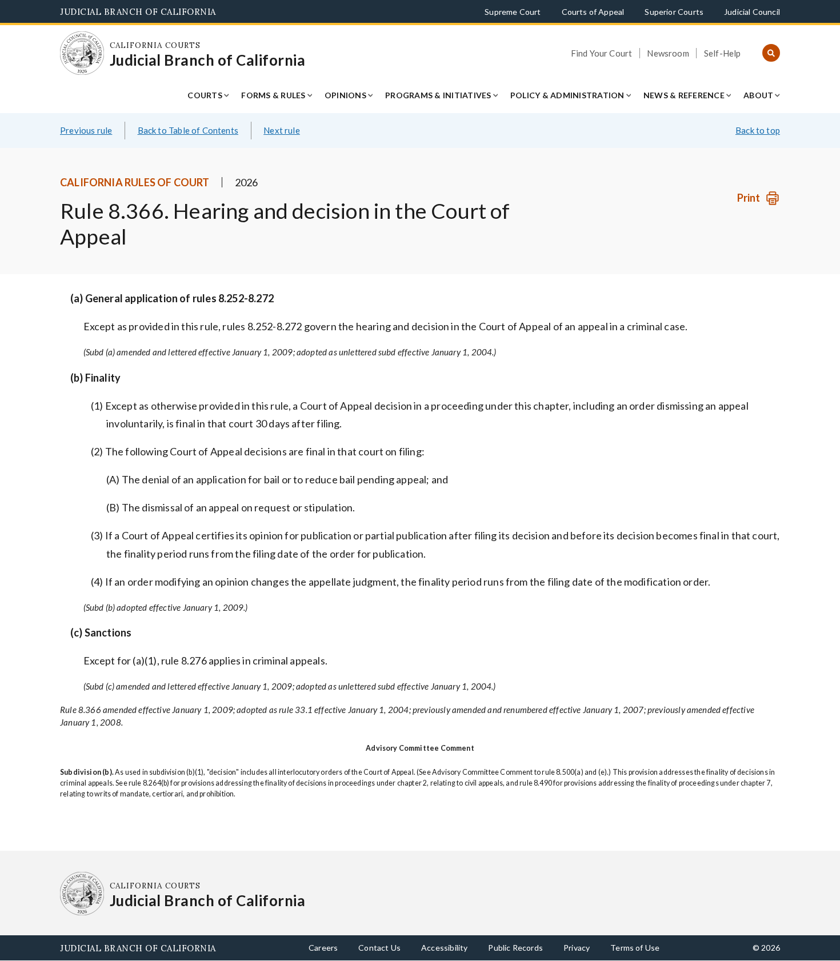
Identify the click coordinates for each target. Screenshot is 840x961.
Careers (323, 947)
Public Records (515, 947)
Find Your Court (602, 53)
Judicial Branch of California (138, 11)
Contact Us (379, 947)
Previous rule (86, 130)
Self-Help (722, 53)
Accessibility (444, 947)
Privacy (576, 947)
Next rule (281, 130)
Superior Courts (674, 12)
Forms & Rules (273, 95)
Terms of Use (634, 947)
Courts (204, 95)
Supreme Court (513, 12)
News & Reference (684, 95)
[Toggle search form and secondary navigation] (771, 53)
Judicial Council (752, 12)
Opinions (345, 95)
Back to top (757, 130)
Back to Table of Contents (188, 130)
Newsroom (668, 53)
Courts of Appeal (593, 12)
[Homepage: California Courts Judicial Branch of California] (82, 53)
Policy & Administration (567, 95)
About (758, 95)
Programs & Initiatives (438, 95)
